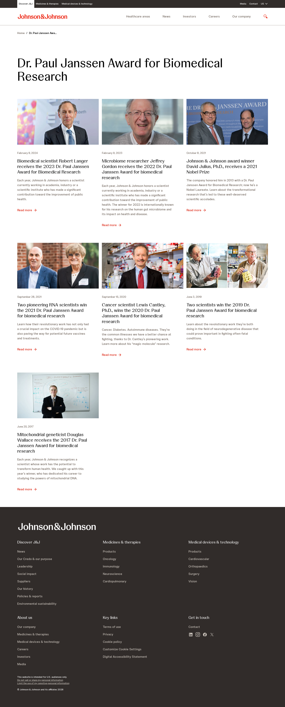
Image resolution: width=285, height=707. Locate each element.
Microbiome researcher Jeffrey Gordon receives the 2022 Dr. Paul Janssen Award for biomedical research (137, 169)
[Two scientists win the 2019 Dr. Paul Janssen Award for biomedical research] (227, 266)
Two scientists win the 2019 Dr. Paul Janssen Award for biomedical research (221, 310)
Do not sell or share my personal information (40, 680)
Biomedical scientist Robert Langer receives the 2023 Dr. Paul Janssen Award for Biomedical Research (53, 166)
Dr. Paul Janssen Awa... (43, 33)
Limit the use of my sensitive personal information (43, 683)
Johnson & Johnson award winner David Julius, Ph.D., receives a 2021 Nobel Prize (221, 166)
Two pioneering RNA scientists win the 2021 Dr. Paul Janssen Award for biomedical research (52, 310)
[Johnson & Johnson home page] (42, 16)
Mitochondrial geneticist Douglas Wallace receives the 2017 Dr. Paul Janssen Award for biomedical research (52, 442)
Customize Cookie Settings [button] (122, 649)
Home (21, 33)
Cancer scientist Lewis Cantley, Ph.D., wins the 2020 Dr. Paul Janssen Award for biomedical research (133, 313)
